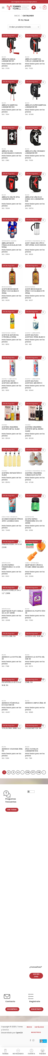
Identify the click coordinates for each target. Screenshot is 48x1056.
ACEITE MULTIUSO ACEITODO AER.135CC (10, 382)
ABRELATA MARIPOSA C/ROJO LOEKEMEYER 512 (34, 60)
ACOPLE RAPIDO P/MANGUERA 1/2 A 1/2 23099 (33, 521)
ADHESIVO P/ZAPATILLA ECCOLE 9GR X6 (10, 704)
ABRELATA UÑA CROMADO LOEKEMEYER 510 (35, 152)
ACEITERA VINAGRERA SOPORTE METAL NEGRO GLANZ (34, 429)
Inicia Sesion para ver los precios (11, 65)
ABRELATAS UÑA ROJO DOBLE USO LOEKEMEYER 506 (34, 199)
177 (33, 772)
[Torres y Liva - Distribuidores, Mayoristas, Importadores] (17, 7)
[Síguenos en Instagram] (33, 1040)
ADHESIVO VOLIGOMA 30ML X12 (12, 750)
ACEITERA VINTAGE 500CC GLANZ (12, 474)
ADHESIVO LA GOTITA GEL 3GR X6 (35, 658)
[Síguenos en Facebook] (30, 1040)
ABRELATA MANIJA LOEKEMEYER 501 (8, 60)
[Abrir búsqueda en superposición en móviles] (40, 8)
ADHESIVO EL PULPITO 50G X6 (35, 612)
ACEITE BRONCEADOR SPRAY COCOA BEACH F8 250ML (34, 291)
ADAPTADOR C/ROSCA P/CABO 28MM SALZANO (34, 566)
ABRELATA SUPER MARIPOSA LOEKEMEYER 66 (35, 106)
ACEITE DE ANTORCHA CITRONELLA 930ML (10, 336)
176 (27, 772)
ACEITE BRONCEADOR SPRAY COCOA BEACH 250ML (10, 291)
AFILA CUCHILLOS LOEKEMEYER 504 (31, 750)
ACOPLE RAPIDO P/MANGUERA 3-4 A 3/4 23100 (11, 567)
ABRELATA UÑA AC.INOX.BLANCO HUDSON (12, 152)
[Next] (44, 772)
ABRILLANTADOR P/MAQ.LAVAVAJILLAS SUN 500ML (11, 245)
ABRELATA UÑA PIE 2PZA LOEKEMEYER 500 (11, 198)
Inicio (17, 15)
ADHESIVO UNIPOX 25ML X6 (35, 703)
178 (38, 772)
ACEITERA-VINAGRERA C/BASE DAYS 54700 (33, 474)
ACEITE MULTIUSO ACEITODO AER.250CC (33, 382)
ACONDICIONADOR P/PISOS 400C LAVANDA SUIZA (12, 520)
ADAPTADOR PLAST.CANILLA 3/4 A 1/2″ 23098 (12, 612)
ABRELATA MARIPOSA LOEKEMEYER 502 (9, 106)
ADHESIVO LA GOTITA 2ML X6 (11, 658)
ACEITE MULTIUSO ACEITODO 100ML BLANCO (35, 336)
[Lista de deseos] (33, 8)
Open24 (19, 1032)
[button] (3, 7)
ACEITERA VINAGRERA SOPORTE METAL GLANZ (11, 428)
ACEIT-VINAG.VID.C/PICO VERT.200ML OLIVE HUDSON (35, 244)
